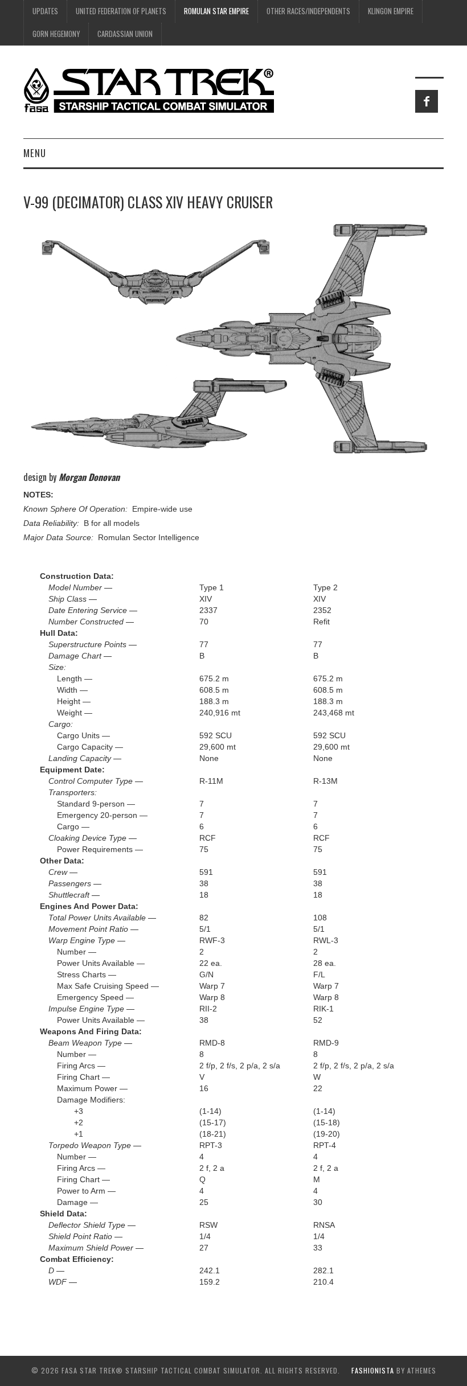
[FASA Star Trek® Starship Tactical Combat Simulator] (148, 89)
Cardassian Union (125, 33)
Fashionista (372, 1370)
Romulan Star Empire (216, 11)
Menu (34, 153)
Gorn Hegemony (56, 33)
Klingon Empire (390, 11)
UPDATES (45, 11)
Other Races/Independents (308, 11)
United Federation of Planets (121, 11)
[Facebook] (426, 101)
